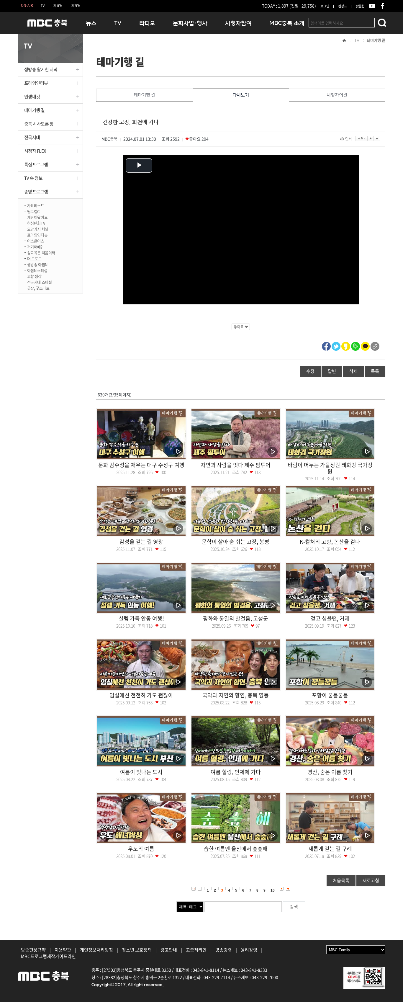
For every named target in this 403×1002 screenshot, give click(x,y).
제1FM (58, 5)
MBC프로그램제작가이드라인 (48, 956)
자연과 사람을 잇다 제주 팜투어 (236, 465)
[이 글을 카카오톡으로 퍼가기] (365, 345)
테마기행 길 (34, 110)
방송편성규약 (33, 949)
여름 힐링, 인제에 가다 (236, 772)
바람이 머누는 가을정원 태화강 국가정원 (330, 468)
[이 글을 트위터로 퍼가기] (336, 345)
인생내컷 (32, 96)
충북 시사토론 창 (39, 123)
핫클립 (360, 6)
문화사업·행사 (190, 23)
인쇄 (349, 139)
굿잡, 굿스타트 (38, 287)
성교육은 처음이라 (41, 252)
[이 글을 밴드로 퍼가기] (355, 345)
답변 (332, 371)
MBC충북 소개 (286, 23)
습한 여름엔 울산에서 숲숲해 (236, 849)
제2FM (76, 5)
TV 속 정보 (33, 178)
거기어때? (34, 246)
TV (43, 5)
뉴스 (91, 23)
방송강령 (223, 949)
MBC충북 (47, 25)
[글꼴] (362, 138)
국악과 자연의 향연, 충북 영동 (235, 695)
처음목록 (341, 880)
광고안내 (168, 949)
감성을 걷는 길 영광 (141, 542)
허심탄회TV (36, 222)
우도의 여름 (141, 849)
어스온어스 (35, 240)
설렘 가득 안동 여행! (141, 618)
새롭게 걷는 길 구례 (330, 849)
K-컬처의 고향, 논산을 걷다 (330, 542)
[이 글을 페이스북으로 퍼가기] (326, 345)
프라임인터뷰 (36, 83)
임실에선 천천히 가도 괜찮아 (141, 695)
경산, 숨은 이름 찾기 (330, 772)
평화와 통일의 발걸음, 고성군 (235, 618)
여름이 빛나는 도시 (141, 772)
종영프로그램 (36, 191)
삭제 (353, 371)
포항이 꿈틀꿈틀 (330, 695)
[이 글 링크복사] (375, 345)
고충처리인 (196, 949)
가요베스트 (35, 205)
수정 (310, 371)
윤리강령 (249, 949)
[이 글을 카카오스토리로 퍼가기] (345, 345)
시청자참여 (238, 23)
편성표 (342, 6)
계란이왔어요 (37, 216)
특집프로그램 (36, 164)
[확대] (371, 138)
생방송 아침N (37, 264)
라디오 (147, 23)
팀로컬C (33, 210)
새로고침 (371, 880)
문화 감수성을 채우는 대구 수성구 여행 (141, 465)
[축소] (377, 138)
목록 (375, 371)
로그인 (324, 6)
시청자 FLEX (35, 151)
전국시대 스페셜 (39, 281)
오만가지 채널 (37, 228)
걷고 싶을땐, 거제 (330, 618)
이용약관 (63, 949)
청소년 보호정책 (137, 949)
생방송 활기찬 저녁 (41, 69)
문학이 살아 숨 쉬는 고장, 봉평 (235, 542)
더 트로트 (34, 258)
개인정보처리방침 (96, 949)
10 (273, 890)
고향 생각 (34, 275)
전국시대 (32, 137)
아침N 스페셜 (37, 269)
